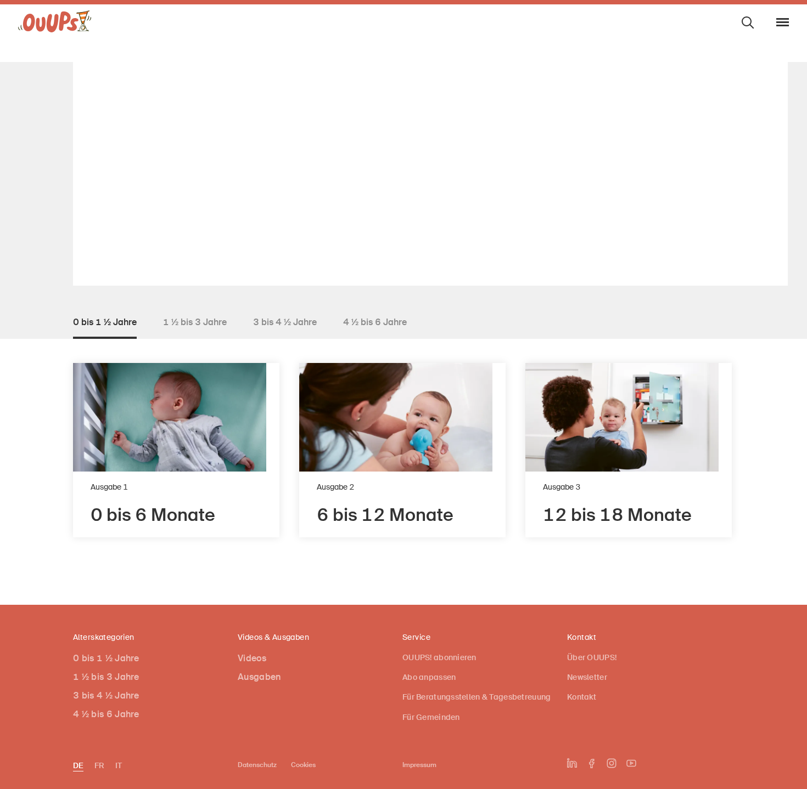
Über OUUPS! (592, 657)
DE (78, 765)
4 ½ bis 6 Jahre (106, 714)
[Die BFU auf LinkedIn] (572, 763)
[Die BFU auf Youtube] (631, 763)
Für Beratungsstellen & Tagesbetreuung (476, 697)
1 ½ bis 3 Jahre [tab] (195, 322)
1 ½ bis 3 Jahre (106, 677)
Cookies (303, 764)
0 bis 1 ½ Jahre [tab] (105, 322)
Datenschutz (257, 764)
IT (118, 765)
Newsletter (587, 677)
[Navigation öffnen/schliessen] (782, 22)
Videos (252, 658)
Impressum (419, 764)
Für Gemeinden (431, 717)
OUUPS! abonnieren (439, 657)
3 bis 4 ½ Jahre (106, 695)
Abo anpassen (429, 677)
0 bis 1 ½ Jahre (106, 658)
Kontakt (581, 697)
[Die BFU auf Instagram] (612, 763)
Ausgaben (259, 677)
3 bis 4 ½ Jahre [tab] (285, 322)
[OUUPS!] (55, 24)
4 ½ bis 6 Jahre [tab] (375, 322)
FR (99, 765)
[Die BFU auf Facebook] (592, 763)
